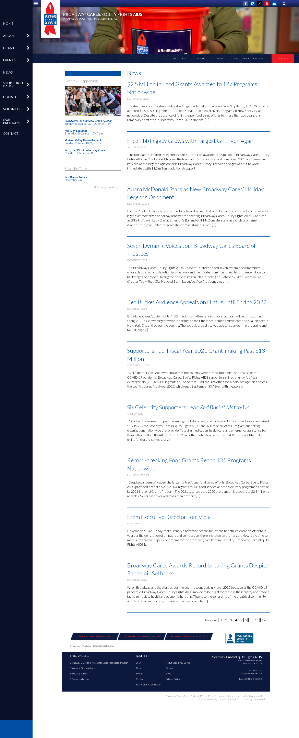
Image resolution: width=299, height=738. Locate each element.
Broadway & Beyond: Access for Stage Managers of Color (99, 662)
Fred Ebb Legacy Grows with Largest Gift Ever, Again (191, 140)
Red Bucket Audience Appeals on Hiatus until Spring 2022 (196, 302)
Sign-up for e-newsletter (148, 684)
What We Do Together (248, 58)
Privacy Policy (173, 679)
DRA (138, 662)
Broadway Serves (79, 673)
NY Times (103, 647)
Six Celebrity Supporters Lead (188, 407)
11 (257, 620)
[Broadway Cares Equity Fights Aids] (50, 19)
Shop (220, 58)
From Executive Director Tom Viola (169, 516)
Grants (139, 668)
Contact (10, 133)
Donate (283, 58)
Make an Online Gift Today (94, 636)
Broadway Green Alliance (83, 668)
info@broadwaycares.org (251, 673)
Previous (211, 620)
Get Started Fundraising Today (141, 636)
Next (265, 620)
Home (8, 23)
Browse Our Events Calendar (188, 636)
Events (200, 58)
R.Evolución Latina (79, 679)
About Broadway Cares (178, 662)
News (8, 72)
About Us (179, 58)
